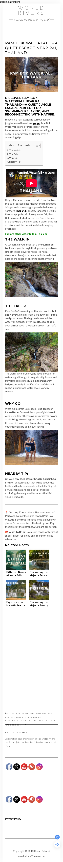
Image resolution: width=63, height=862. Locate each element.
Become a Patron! (10, 1)
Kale (20, 856)
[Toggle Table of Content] (36, 146)
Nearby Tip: (15, 161)
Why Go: (13, 158)
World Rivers (31, 10)
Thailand (20, 210)
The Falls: (14, 154)
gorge (36, 123)
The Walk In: (15, 150)
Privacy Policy (13, 818)
